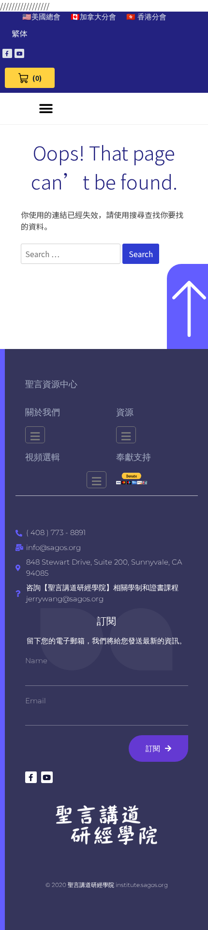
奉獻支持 (133, 457)
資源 (125, 412)
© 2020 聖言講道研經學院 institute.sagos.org (106, 884)
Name (36, 660)
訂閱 (106, 621)
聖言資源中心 (51, 384)
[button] (46, 108)
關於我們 (42, 412)
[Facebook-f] (7, 53)
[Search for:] (71, 254)
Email (35, 700)
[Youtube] (19, 53)
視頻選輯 (42, 457)
